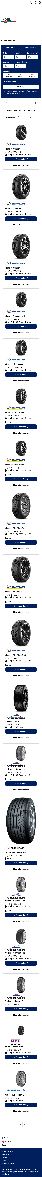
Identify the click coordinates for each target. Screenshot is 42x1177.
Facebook (7, 1138)
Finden (20, 87)
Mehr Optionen (11, 81)
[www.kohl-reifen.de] (8, 21)
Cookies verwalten (8, 1164)
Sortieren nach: (10, 118)
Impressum (5, 1154)
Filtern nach (10, 103)
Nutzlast (6, 62)
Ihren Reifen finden (9, 40)
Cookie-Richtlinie (7, 1151)
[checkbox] (9, 75)
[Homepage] (1, 40)
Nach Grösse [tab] (11, 47)
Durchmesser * (32, 53)
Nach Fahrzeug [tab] (31, 47)
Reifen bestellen (19, 159)
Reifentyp (6, 71)
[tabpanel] (21, 73)
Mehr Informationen (21, 165)
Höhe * (17, 53)
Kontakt (4, 1161)
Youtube (7, 1145)
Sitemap (4, 1157)
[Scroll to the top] (36, 1172)
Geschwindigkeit (21, 62)
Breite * (5, 53)
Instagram (7, 1142)
